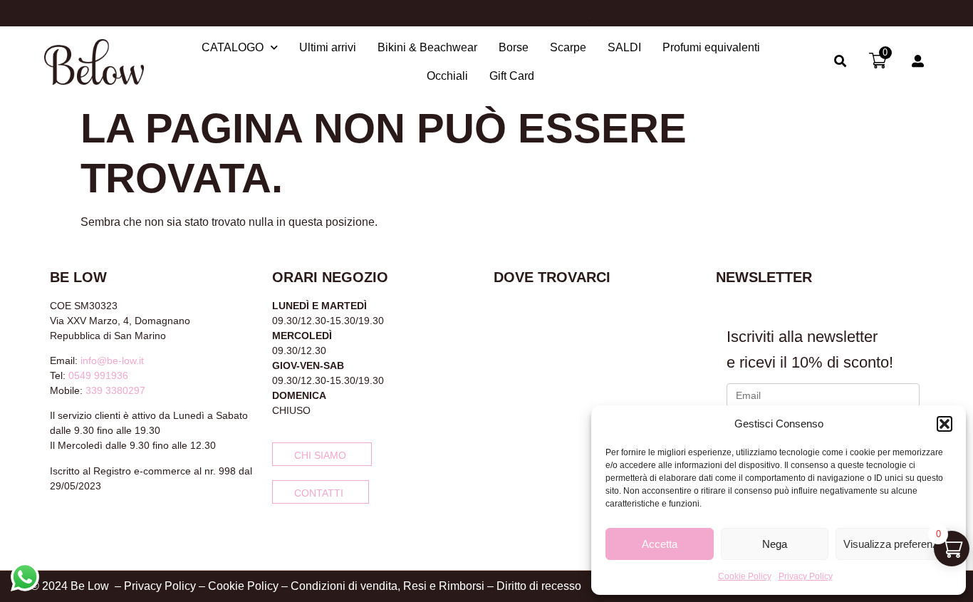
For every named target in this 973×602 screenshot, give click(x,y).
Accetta (659, 544)
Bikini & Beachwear (427, 47)
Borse (514, 47)
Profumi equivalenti (711, 47)
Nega (774, 544)
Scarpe (568, 47)
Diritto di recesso (538, 586)
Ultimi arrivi (327, 47)
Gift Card (511, 76)
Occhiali (447, 76)
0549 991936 (98, 375)
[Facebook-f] (55, 523)
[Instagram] (79, 523)
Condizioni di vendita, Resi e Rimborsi (387, 586)
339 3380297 (115, 390)
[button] (944, 424)
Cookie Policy (744, 576)
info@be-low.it (112, 360)
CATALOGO (233, 47)
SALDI (624, 47)
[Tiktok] (102, 523)
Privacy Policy (806, 576)
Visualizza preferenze (893, 544)
